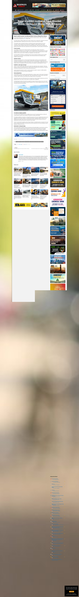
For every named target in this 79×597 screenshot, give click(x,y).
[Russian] (61, 53)
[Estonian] (51, 50)
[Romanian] (59, 53)
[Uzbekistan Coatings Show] (57, 192)
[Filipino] (53, 50)
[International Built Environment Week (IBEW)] (57, 135)
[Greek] (61, 50)
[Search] (64, 60)
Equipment (38, 10)
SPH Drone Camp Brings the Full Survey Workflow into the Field (43, 174)
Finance (58, 10)
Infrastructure (21, 10)
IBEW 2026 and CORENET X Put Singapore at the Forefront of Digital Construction (44, 186)
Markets (27, 10)
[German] (59, 50)
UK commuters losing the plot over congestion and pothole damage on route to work (39, 148)
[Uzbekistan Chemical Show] (57, 202)
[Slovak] (63, 53)
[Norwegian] (51, 53)
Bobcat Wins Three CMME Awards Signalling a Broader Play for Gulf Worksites (27, 185)
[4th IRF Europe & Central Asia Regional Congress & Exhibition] (57, 230)
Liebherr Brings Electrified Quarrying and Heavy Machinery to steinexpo (17, 174)
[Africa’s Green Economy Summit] (57, 422)
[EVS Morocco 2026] (57, 288)
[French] (56, 50)
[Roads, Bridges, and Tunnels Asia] (57, 307)
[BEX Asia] (57, 125)
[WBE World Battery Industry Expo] (57, 154)
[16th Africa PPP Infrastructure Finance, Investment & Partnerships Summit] (57, 345)
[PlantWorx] (57, 470)
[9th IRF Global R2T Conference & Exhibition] (57, 317)
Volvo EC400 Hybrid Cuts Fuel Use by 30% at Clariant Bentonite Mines (27, 175)
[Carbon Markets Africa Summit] (57, 250)
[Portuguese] (56, 53)
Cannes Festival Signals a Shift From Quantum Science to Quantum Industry (35, 186)
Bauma (25, 38)
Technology (44, 10)
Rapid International (63, 33)
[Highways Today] (20, 5)
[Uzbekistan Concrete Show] (57, 183)
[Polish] (54, 53)
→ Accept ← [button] (71, 591)
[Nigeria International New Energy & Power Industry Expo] (57, 173)
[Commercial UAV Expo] (57, 116)
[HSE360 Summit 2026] (57, 278)
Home (15, 10)
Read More (74, 593)
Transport (50, 10)
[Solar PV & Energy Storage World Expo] (57, 163)
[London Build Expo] (57, 384)
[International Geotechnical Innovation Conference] (57, 269)
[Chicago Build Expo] (57, 297)
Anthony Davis (21, 154)
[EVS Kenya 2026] (57, 393)
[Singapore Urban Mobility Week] (57, 326)
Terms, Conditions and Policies (40, 595)
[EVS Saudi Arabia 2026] (57, 403)
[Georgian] (58, 50)
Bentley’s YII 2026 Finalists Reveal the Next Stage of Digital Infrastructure (35, 174)
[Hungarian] (64, 50)
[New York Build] (57, 431)
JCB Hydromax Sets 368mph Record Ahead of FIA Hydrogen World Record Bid (35, 197)
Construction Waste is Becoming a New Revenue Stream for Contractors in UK (18, 197)
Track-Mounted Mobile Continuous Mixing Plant (35, 141)
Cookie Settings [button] (69, 593)
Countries (32, 10)
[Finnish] (54, 50)
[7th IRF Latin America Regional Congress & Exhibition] (57, 144)
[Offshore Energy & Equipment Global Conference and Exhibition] (57, 355)
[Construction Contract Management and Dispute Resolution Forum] (57, 221)
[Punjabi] (58, 53)
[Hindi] (63, 50)
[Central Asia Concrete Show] (57, 412)
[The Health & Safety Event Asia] (57, 336)
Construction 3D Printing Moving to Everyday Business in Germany (26, 196)
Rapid (23, 141)
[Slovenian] (64, 53)
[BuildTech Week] (57, 451)
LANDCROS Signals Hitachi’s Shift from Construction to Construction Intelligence (17, 186)
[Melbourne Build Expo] (57, 374)
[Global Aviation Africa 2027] (57, 441)
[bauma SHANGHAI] (57, 364)
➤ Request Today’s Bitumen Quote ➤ (57, 106)
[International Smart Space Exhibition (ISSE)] (57, 211)
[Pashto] (53, 53)
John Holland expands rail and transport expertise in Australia (21, 148)
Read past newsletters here (58, 77)
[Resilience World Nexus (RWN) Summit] (57, 240)
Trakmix (42, 141)
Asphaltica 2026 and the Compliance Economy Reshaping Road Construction (43, 197)
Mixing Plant (20, 141)
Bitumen (62, 10)
